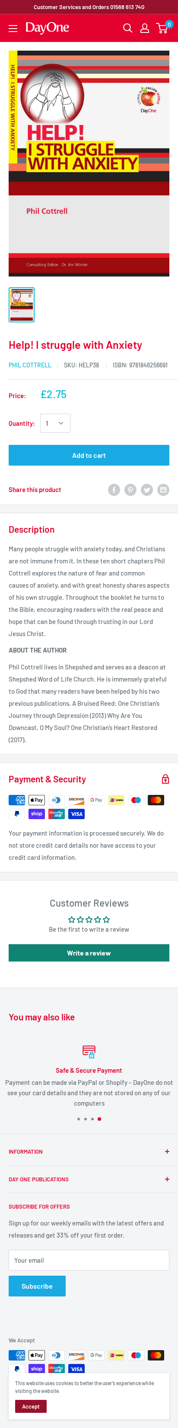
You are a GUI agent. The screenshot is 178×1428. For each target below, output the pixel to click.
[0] (162, 28)
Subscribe (37, 1286)
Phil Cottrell (30, 365)
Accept (31, 1406)
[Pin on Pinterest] (130, 489)
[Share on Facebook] (114, 489)
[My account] (144, 28)
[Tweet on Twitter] (147, 489)
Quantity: (22, 423)
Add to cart (89, 455)
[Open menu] (13, 28)
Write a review (89, 953)
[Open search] (128, 28)
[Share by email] (163, 489)
